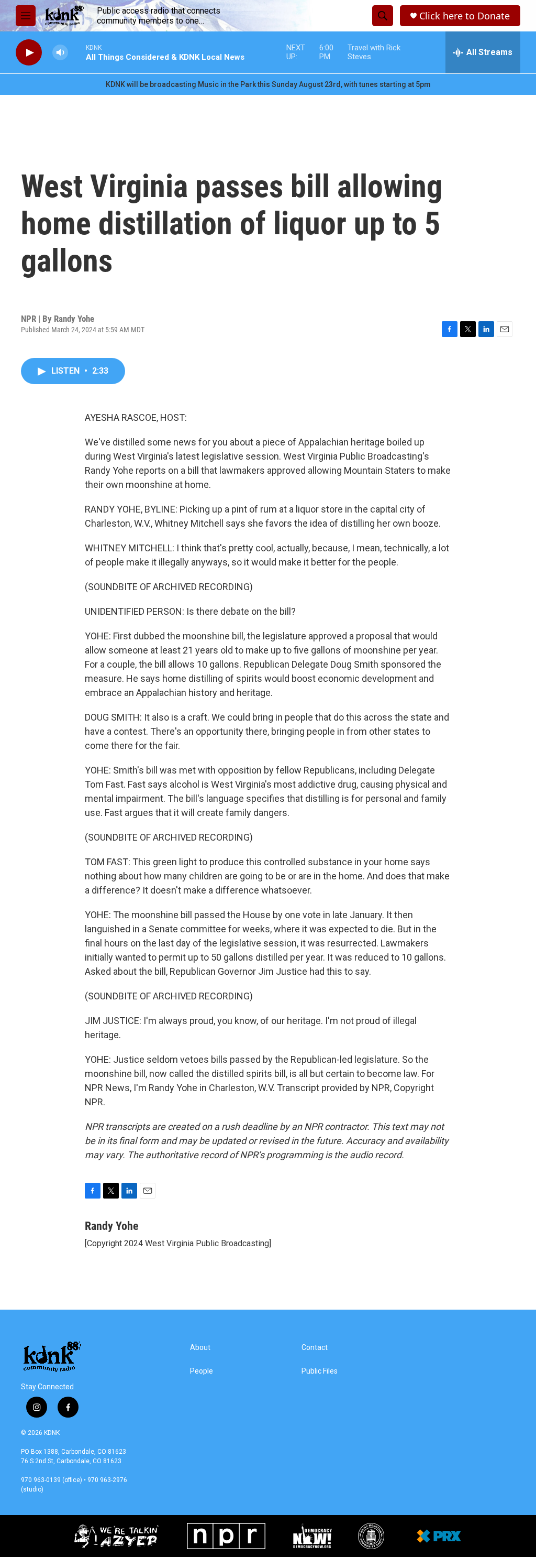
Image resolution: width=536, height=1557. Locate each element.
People (201, 1371)
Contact (315, 1348)
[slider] (77, 52)
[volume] (60, 52)
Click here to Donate (464, 15)
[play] (28, 53)
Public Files (320, 1371)
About (200, 1348)
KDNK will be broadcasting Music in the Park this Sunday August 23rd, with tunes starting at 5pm (268, 84)
